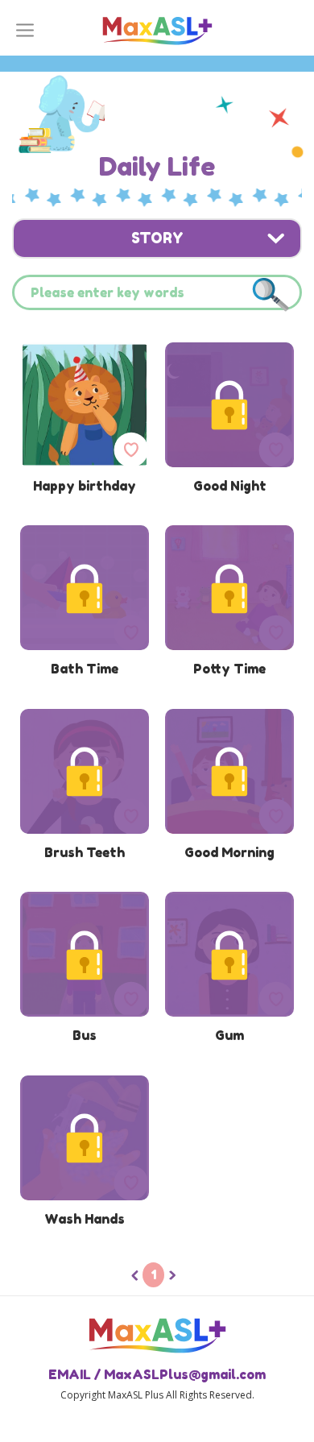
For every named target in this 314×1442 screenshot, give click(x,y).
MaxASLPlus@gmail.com (185, 1374)
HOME (157, 27)
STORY (157, 238)
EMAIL (69, 1374)
